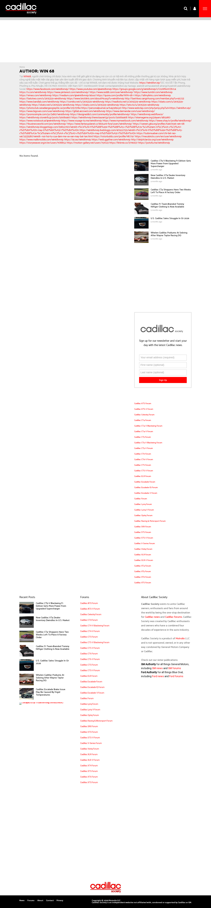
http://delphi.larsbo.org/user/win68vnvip (152, 140)
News (22, 901)
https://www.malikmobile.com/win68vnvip (41, 140)
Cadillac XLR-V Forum (143, 560)
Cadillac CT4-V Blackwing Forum (148, 426)
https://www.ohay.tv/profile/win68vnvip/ (170, 121)
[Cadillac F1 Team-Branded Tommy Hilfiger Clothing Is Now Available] (141, 213)
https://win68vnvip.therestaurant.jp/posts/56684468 (99, 117)
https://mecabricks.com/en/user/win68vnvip (158, 136)
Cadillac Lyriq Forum (143, 504)
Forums (30, 901)
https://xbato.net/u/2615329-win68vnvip (53, 105)
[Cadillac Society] (21, 16)
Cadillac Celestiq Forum (144, 414)
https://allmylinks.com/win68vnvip (153, 95)
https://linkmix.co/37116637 (123, 143)
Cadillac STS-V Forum (143, 538)
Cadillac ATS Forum (142, 403)
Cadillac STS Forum (142, 532)
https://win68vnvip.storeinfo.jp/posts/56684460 (45, 117)
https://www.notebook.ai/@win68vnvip (39, 121)
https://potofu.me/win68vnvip (154, 143)
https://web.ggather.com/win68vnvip (111, 140)
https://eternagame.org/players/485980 (149, 117)
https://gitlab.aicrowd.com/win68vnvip (85, 111)
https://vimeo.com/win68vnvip (35, 95)
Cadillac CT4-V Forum (143, 431)
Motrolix (180, 638)
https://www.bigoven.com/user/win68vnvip (42, 111)
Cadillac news (152, 617)
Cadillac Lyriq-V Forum (144, 510)
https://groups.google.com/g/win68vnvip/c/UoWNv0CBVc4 (144, 89)
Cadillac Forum (140, 498)
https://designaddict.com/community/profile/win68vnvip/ (100, 114)
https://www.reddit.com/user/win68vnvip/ (111, 92)
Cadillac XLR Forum (142, 554)
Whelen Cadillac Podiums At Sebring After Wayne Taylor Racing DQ (169, 234)
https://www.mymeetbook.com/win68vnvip (125, 121)
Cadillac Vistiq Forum (143, 549)
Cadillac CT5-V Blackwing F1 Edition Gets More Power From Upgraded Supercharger (171, 163)
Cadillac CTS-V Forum (143, 470)
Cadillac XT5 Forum (142, 571)
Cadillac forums (173, 617)
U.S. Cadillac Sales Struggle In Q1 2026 (170, 218)
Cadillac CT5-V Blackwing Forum (148, 442)
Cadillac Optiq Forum (143, 515)
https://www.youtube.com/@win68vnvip (90, 89)
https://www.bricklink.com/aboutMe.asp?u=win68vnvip (95, 98)
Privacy (60, 901)
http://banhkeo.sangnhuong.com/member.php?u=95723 (154, 98)
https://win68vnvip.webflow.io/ (147, 114)
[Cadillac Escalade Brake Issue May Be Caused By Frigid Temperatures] (26, 699)
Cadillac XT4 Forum (142, 566)
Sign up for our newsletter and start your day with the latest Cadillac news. (163, 343)
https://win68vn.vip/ (150, 83)
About (40, 901)
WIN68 (27, 76)
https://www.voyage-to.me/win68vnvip (81, 121)
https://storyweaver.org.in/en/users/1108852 (42, 143)
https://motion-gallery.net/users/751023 (88, 143)
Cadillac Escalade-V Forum (145, 493)
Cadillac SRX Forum (142, 526)
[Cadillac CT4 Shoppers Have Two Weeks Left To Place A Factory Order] (141, 199)
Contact (50, 901)
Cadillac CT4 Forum (142, 420)
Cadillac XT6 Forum (142, 577)
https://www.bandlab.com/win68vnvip (39, 102)
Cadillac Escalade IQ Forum (146, 487)
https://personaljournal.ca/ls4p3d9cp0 (101, 108)
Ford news (158, 676)
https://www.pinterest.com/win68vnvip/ (68, 92)
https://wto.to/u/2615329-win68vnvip (139, 105)
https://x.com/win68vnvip (33, 92)
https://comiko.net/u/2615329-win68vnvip (82, 102)
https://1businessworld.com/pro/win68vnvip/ (43, 124)
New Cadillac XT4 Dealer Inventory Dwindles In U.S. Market (168, 176)
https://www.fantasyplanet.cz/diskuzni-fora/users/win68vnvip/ (99, 124)
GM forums (174, 668)
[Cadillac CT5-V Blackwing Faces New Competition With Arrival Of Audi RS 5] (43, 702)
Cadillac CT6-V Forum (143, 459)
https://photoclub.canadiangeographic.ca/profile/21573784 (50, 108)
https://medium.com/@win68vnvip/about (74, 95)
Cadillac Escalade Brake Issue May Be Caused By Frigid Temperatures (50, 692)
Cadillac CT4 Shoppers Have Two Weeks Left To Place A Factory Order (171, 191)
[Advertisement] (105, 42)
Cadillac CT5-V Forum (143, 448)
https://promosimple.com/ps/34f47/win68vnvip (44, 114)
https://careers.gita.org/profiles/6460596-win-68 (158, 124)
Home (22, 67)
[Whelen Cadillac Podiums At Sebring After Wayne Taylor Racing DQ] (141, 242)
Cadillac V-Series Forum (144, 543)
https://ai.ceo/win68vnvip (77, 140)
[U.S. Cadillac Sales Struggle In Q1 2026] (141, 228)
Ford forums (176, 676)
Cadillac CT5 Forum (142, 437)
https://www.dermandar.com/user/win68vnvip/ (130, 111)
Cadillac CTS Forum (142, 465)
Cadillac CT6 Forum (142, 454)
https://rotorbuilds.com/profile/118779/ (113, 136)
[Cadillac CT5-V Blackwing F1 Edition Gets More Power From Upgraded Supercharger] (141, 170)
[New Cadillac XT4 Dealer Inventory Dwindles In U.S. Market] (141, 185)
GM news (157, 668)
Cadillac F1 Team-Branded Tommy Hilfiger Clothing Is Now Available (167, 205)
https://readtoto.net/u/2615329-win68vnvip (128, 102)
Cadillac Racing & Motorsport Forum (150, 521)
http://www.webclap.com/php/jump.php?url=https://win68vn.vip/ (156, 108)
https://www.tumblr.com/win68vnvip (153, 92)
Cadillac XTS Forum (142, 582)
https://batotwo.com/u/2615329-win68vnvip (42, 98)
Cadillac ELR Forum (142, 476)
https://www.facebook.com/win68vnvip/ (47, 89)
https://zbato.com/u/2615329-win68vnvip (97, 105)
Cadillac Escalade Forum (144, 482)
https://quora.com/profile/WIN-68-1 (115, 95)
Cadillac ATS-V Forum (143, 409)
